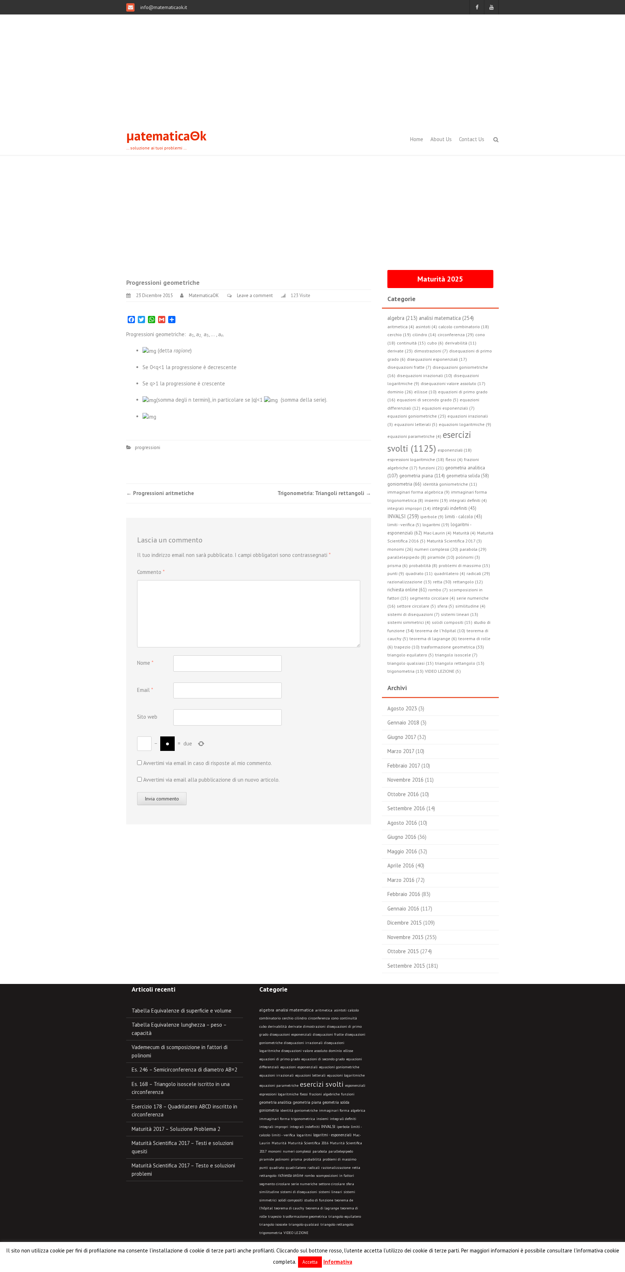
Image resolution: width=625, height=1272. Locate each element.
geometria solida (336, 1102)
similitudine (269, 1191)
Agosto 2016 (402, 822)
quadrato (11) (419, 573)
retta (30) (442, 581)
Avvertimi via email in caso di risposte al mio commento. (207, 763)
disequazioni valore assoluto (304, 1050)
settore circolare (332, 1184)
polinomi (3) (468, 557)
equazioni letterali (310, 1075)
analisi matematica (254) (446, 317)
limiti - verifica (283, 1135)
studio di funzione (318, 1200)
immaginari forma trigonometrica (287, 1118)
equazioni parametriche (278, 1085)
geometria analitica (275, 1102)
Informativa (337, 1261)
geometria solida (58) (467, 475)
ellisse (348, 1050)
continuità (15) (411, 343)
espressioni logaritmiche (278, 1094)
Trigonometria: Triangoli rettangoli (324, 493)
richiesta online (290, 1175)
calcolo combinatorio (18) (463, 326)
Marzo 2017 (400, 751)
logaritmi (304, 1135)
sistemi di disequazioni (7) (413, 614)
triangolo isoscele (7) (456, 655)
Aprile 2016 (400, 865)
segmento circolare (274, 1184)
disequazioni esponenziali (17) (437, 359)
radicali (313, 1167)
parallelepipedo (340, 1151)
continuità (348, 1018)
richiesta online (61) (407, 589)
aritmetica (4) (400, 326)
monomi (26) (400, 549)
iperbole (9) (431, 516)
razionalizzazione (335, 1167)
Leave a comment (255, 295)
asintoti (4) (426, 326)
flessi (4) (454, 459)
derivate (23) (400, 351)
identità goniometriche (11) (450, 484)
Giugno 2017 (401, 737)
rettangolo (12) (468, 581)
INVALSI (328, 1126)
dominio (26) (400, 391)
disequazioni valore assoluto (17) (453, 383)
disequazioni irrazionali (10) (424, 375)
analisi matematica (295, 1010)
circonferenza (319, 1018)
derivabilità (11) (460, 343)
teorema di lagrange (322, 1208)
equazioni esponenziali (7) (448, 408)
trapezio (274, 1216)
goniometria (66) (404, 484)
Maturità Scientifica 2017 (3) (454, 541)
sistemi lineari (330, 1191)
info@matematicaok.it (163, 7)
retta (356, 1167)
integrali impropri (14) (409, 508)
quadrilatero (296, 1167)
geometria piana (307, 1102)
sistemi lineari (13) (459, 614)
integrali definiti (343, 1118)
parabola (319, 1151)
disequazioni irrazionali (303, 1042)
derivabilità (277, 1026)
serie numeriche (304, 1184)
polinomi (282, 1159)
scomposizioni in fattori (335, 1175)
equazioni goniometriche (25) (416, 416)
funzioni (347, 1094)
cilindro (301, 1018)
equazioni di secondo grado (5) (427, 399)
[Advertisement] (312, 68)
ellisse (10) (425, 391)
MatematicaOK (204, 295)
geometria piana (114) (422, 475)
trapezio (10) (407, 647)
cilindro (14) (424, 334)
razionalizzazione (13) (409, 581)
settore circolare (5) (416, 606)
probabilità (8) (423, 565)
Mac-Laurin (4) (437, 533)
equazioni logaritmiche (346, 1075)
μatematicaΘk (166, 135)
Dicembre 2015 (404, 922)
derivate (295, 1026)
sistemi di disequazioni (298, 1191)
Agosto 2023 (402, 708)
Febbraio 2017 (403, 765)
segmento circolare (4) (432, 598)
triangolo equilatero (344, 1216)
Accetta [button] (310, 1262)
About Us (441, 139)
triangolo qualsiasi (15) (410, 663)
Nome (145, 662)
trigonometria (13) (405, 671)
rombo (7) (438, 589)
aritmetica (323, 1010)
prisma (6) (397, 565)
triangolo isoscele (273, 1224)
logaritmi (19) (435, 524)
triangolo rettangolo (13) (459, 663)
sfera (350, 1184)
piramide (266, 1159)
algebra (266, 1010)
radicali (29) (478, 573)
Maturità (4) (464, 533)
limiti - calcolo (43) (463, 516)
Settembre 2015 (406, 965)
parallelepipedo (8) (406, 557)
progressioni (147, 447)
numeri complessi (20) (436, 549)
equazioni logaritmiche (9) (465, 424)
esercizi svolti (322, 1084)
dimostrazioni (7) (431, 351)
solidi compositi (290, 1200)
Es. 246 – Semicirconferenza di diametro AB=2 (184, 1069)
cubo (263, 1026)
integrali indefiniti (305, 1126)
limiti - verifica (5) (404, 524)
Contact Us (471, 139)
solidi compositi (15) (452, 622)
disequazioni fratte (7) (409, 367)
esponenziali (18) (455, 450)
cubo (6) (435, 343)
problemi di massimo (339, 1159)
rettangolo (267, 1175)
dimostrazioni (314, 1026)
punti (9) (395, 573)
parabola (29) (473, 549)
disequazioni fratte (328, 1034)
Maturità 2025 (440, 279)
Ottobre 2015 (403, 951)
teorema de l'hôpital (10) (440, 630)
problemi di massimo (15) (464, 565)
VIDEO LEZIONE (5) (443, 671)
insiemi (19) (436, 500)
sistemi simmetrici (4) (408, 622)
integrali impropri (273, 1126)
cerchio (287, 1018)
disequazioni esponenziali (290, 1034)
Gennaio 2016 (403, 908)
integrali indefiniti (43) (454, 508)
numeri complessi (297, 1151)
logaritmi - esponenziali (332, 1134)
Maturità (279, 1143)
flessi (304, 1094)
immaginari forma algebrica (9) (418, 492)
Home (416, 139)
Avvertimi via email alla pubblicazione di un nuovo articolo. (211, 779)
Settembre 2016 (406, 808)
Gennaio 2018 (403, 722)
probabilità (312, 1159)
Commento (151, 572)
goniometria (269, 1110)
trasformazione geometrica (305, 1216)
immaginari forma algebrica (342, 1110)
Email (145, 689)
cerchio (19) (399, 334)
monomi (274, 1151)
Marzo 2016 (400, 879)
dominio (335, 1050)
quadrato (276, 1167)
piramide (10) (441, 557)
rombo (310, 1175)
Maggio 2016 (402, 851)
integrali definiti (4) (468, 500)
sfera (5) (445, 606)
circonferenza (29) (456, 334)
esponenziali (355, 1085)
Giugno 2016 (401, 836)
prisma (296, 1159)
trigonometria (270, 1232)
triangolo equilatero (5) (410, 655)
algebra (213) (402, 317)
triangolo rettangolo (336, 1224)
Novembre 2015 (405, 937)
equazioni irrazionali (276, 1075)
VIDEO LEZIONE (296, 1232)
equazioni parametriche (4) (414, 436)
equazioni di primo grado (279, 1059)
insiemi (322, 1118)
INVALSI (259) (403, 516)
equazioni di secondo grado (323, 1059)
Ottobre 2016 (403, 794)
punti (263, 1167)
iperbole (343, 1126)
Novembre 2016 (405, 779)
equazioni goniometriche (339, 1067)
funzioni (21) (431, 467)
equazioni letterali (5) (415, 424)
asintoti (340, 1010)
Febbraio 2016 (403, 894)
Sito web (147, 716)
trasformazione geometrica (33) (452, 647)
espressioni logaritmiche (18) (415, 459)
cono (335, 1018)
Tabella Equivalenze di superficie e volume (181, 1010)
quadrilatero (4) (449, 573)
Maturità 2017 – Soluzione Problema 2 (176, 1128)
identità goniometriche (299, 1110)
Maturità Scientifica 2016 (308, 1143)
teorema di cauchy (289, 1208)
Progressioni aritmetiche (160, 493)
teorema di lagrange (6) (433, 638)
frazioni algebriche (324, 1094)
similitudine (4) (470, 606)
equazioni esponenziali (299, 1067)
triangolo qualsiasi (304, 1224)
